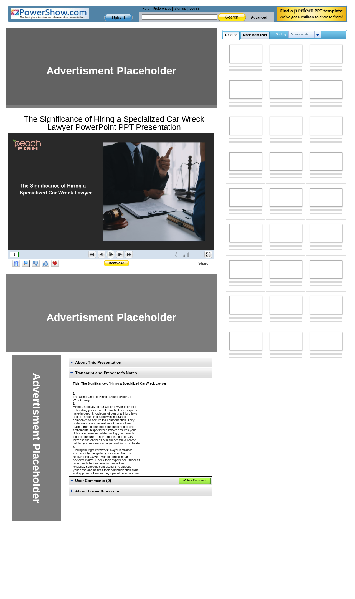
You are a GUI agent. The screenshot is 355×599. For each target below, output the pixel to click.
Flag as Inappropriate (26, 263)
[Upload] (118, 18)
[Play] (110, 254)
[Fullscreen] (208, 254)
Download (116, 263)
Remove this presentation (16, 263)
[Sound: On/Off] (177, 254)
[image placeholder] (245, 54)
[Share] (195, 263)
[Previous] (101, 254)
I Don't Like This (36, 263)
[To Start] (92, 254)
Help (145, 9)
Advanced (259, 17)
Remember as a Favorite (55, 263)
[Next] (120, 254)
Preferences (162, 9)
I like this (45, 263)
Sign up (180, 9)
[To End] (129, 254)
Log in (194, 9)
